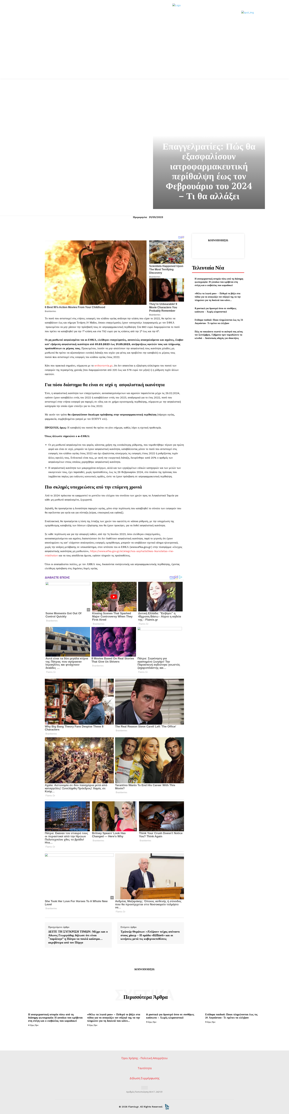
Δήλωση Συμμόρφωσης (145, 1078)
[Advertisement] (144, 53)
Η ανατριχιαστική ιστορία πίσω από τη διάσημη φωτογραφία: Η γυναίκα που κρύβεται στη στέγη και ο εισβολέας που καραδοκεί (219, 282)
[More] (233, 248)
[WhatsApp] (225, 248)
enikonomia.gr (103, 365)
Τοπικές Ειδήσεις (209, 135)
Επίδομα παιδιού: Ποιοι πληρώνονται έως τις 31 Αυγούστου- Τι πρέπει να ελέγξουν (219, 321)
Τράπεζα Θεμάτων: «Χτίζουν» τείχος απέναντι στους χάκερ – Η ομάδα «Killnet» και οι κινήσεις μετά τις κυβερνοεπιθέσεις (150, 935)
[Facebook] (202, 248)
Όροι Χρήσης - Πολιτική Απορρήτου (144, 1058)
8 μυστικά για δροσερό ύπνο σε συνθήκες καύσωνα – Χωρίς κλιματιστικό (215, 310)
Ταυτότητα (145, 1068)
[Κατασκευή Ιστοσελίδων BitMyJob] (167, 1106)
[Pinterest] (218, 248)
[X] (210, 248)
